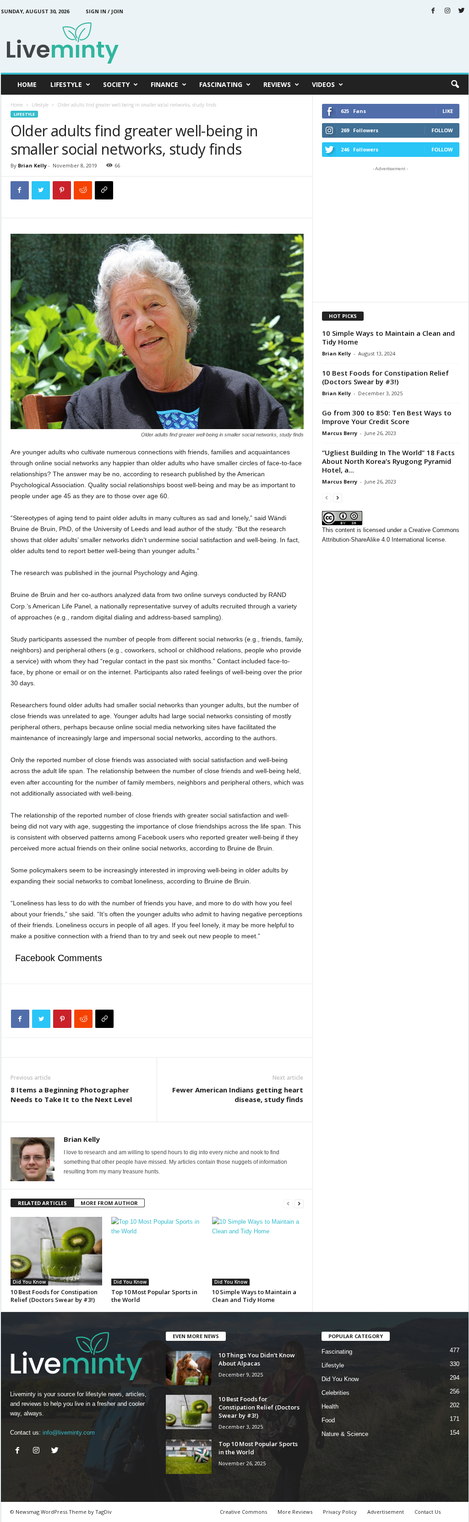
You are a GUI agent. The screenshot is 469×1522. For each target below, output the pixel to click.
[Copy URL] (104, 190)
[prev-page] (288, 1203)
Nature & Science (345, 1434)
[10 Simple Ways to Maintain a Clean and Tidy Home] (258, 1251)
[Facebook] (433, 11)
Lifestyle (66, 84)
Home (27, 84)
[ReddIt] (83, 190)
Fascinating (220, 84)
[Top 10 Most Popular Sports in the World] (157, 1251)
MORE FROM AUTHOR (109, 1202)
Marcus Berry (339, 433)
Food (328, 1420)
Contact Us (427, 1511)
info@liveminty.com (69, 1432)
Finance (164, 84)
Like (447, 111)
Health (330, 1406)
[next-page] (299, 1203)
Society (116, 84)
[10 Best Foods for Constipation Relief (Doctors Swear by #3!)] (56, 1251)
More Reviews (295, 1511)
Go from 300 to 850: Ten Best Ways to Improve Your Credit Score (387, 417)
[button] (455, 85)
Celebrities (335, 1392)
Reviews (277, 84)
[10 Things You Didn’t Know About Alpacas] (189, 1368)
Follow (442, 130)
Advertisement (385, 1511)
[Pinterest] (62, 190)
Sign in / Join (104, 11)
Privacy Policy (340, 1511)
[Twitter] (461, 11)
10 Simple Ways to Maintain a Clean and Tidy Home (254, 1296)
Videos (323, 84)
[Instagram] (447, 11)
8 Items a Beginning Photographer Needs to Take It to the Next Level (71, 1094)
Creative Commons (243, 1511)
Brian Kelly (32, 165)
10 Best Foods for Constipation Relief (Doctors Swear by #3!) (54, 1296)
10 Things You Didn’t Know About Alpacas (256, 1359)
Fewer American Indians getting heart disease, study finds (237, 1094)
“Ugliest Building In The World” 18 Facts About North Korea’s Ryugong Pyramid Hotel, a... (388, 461)
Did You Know (29, 1282)
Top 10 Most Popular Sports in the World (154, 1296)
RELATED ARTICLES (42, 1202)
